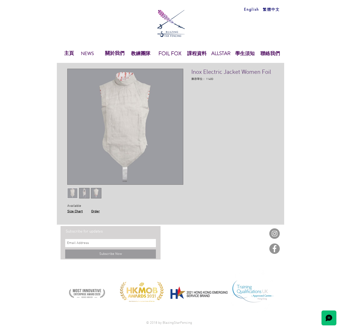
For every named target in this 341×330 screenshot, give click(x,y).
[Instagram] (274, 233)
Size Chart (75, 211)
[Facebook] (274, 248)
